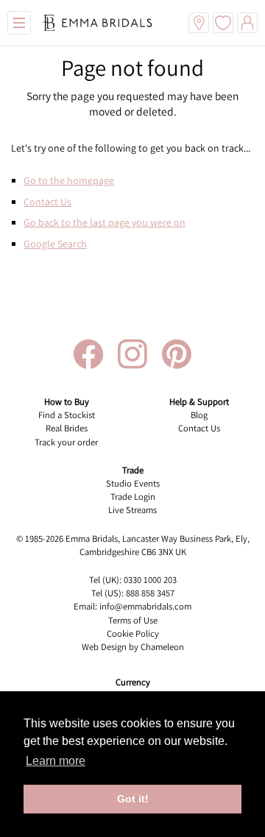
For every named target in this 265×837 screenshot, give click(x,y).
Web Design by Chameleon (133, 646)
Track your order (66, 442)
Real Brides (67, 428)
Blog (199, 415)
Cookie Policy (133, 633)
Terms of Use (133, 620)
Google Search (55, 243)
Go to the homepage (69, 180)
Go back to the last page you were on (105, 222)
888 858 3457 (150, 593)
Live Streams (132, 510)
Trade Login (132, 496)
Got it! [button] (133, 799)
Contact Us (47, 201)
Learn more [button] (55, 761)
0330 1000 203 (150, 579)
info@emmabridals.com (145, 606)
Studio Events (133, 483)
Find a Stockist (66, 415)
